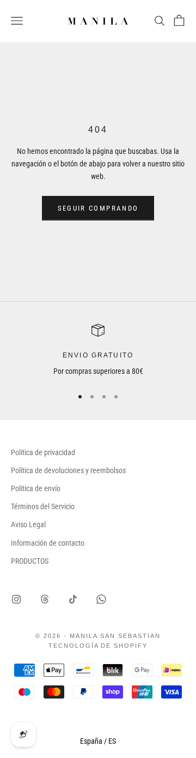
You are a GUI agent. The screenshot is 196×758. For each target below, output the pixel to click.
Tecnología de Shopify (98, 645)
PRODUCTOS (29, 561)
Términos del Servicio (43, 506)
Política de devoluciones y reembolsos (68, 470)
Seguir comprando (98, 208)
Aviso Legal (28, 524)
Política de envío (35, 488)
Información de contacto (47, 543)
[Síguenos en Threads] (44, 599)
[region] (98, 351)
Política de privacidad (43, 452)
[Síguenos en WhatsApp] (101, 599)
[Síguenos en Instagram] (16, 599)
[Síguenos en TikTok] (73, 599)
